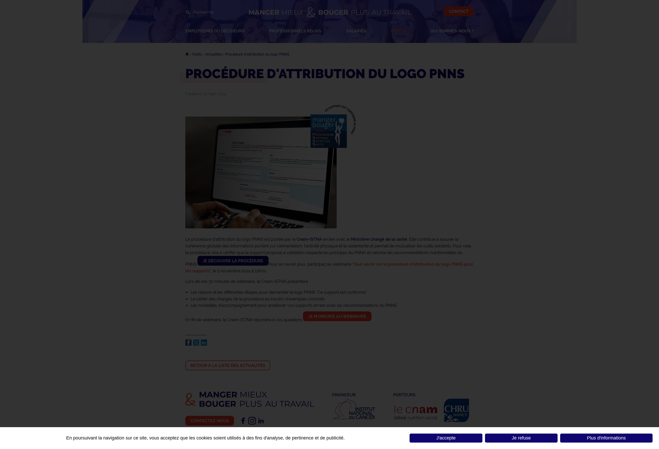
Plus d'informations (606, 438)
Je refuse (521, 438)
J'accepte (446, 438)
